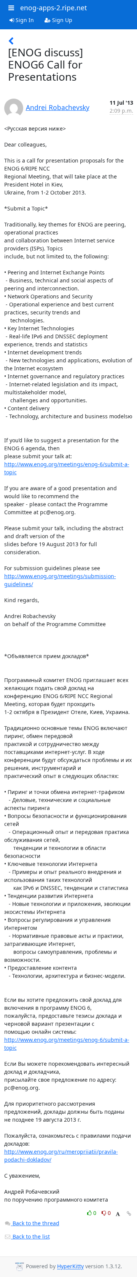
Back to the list (30, 1236)
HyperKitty (70, 1266)
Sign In (24, 20)
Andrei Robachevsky (57, 107)
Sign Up (61, 20)
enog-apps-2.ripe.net (53, 7)
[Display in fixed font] (118, 1214)
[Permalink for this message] (129, 1213)
